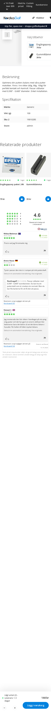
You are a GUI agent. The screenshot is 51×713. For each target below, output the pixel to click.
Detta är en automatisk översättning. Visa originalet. (23, 274)
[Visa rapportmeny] (45, 251)
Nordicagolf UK (9, 346)
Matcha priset (21, 5)
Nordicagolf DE (9, 303)
